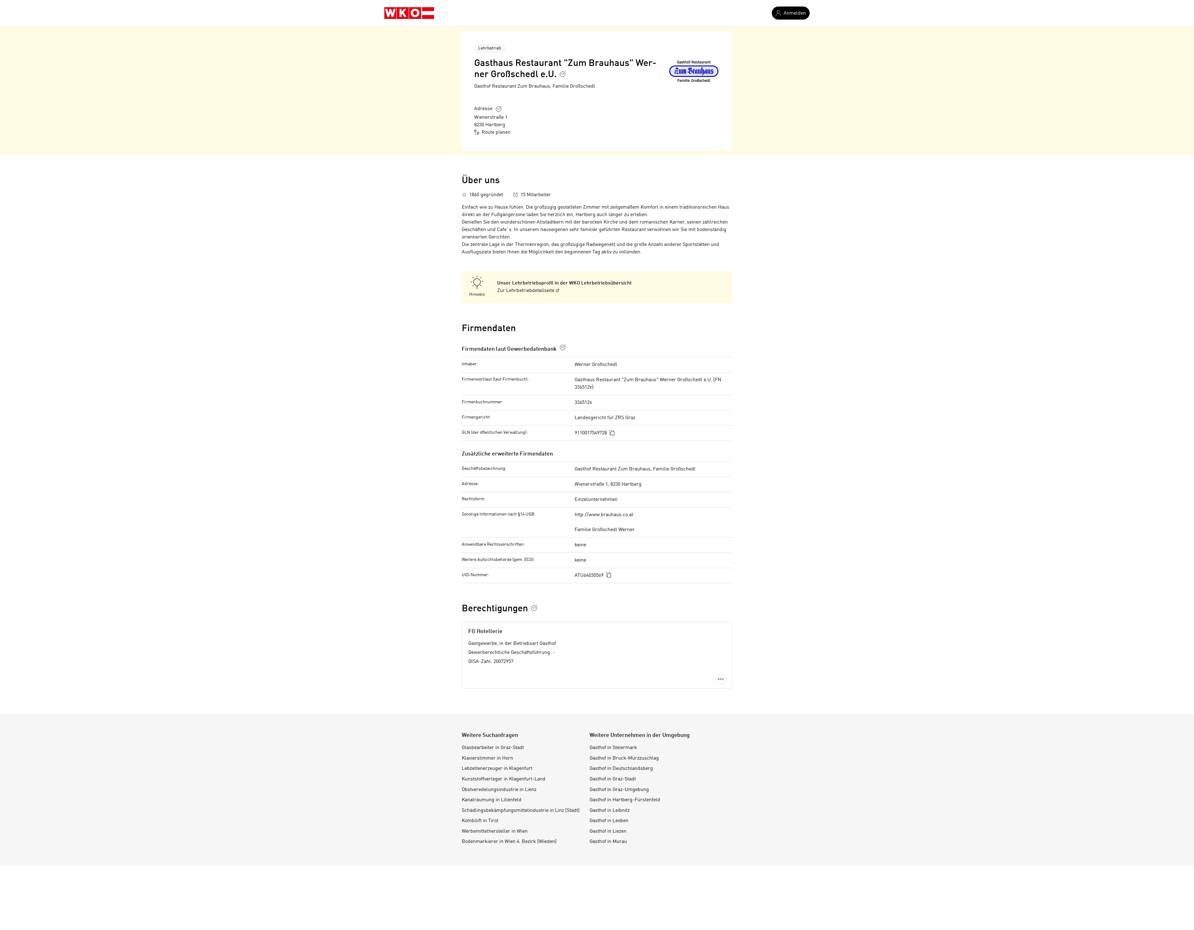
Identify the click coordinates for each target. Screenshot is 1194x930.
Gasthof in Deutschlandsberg (621, 768)
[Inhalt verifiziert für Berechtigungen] (534, 608)
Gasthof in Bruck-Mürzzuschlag (624, 758)
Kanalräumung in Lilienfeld (491, 800)
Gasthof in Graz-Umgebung (619, 789)
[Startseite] (409, 13)
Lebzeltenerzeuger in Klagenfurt (497, 768)
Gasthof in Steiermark (613, 747)
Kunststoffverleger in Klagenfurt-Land (503, 779)
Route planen (496, 132)
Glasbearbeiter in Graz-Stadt (493, 747)
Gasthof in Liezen (608, 831)
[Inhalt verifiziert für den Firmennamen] (563, 74)
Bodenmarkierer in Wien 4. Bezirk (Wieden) (509, 841)
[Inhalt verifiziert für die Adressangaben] (499, 109)
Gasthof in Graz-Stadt (613, 779)
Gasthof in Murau (608, 841)
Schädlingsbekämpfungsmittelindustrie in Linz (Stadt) (521, 810)
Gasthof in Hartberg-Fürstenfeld (625, 800)
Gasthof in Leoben (609, 820)
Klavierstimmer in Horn (487, 758)
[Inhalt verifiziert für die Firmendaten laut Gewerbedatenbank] (563, 347)
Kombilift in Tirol (480, 820)
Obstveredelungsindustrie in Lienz (499, 789)
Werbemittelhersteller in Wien (495, 831)
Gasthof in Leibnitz (610, 810)
